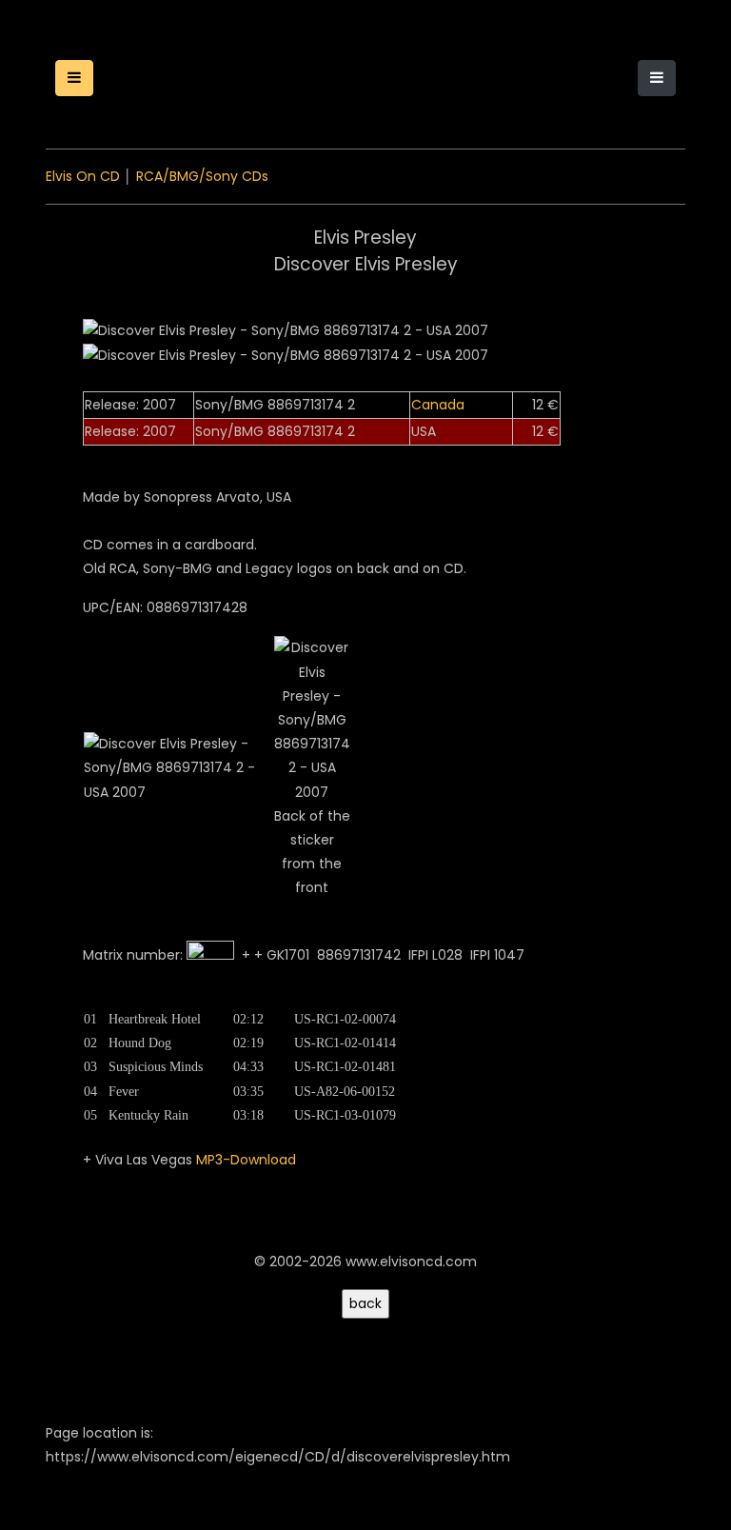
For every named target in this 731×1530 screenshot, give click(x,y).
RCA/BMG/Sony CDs (202, 176)
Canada (437, 404)
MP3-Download (246, 1159)
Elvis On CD (83, 176)
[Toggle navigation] (657, 78)
